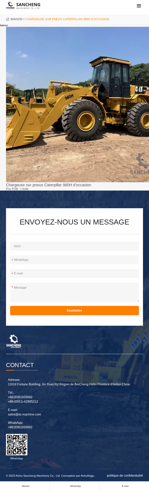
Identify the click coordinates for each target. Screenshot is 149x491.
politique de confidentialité (125, 475)
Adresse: (14, 379)
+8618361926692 (20, 397)
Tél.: (11, 392)
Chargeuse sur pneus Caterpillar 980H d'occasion (67, 19)
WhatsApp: (15, 422)
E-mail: (13, 410)
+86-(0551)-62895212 (23, 401)
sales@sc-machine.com (24, 414)
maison (16, 19)
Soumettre (74, 310)
